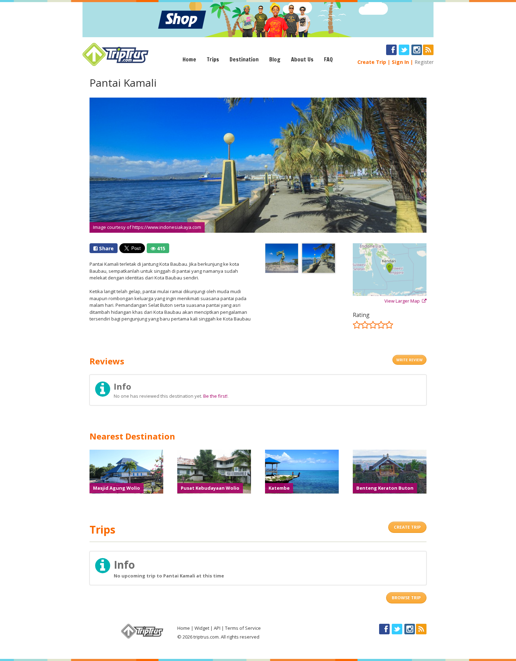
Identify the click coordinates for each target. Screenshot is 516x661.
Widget (201, 628)
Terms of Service (243, 628)
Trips (213, 59)
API (217, 628)
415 (160, 248)
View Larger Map (403, 301)
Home (189, 59)
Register (424, 62)
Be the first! (215, 396)
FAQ (328, 59)
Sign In (400, 62)
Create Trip (371, 62)
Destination (244, 59)
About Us (302, 59)
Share (106, 248)
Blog (274, 59)
